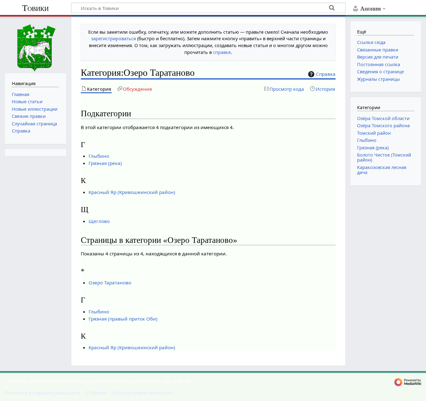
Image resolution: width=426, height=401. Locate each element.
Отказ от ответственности (142, 392)
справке (222, 52)
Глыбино (99, 156)
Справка (326, 74)
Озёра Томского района (383, 125)
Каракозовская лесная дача (381, 169)
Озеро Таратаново (110, 282)
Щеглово (99, 221)
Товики (35, 8)
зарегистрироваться (113, 38)
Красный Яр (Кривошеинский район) (132, 192)
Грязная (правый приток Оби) (123, 319)
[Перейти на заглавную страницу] (35, 44)
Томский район (374, 133)
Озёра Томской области (383, 118)
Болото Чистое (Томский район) (384, 157)
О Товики (96, 392)
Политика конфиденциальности (42, 392)
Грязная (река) (105, 163)
